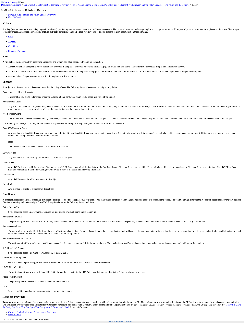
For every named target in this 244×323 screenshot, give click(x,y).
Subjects (12, 41)
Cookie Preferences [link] (115, 322)
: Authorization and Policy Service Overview (32, 15)
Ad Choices (129, 322)
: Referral (14, 17)
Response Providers (17, 51)
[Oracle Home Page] (9, 2)
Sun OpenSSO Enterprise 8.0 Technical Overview (46, 5)
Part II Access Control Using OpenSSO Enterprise (94, 5)
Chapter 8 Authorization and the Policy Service (141, 5)
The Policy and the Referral (177, 5)
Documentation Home (11, 5)
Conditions (13, 46)
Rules (10, 36)
